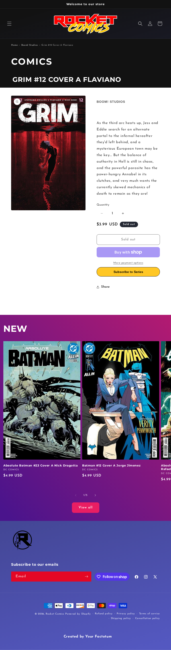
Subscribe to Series (128, 272)
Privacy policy (126, 614)
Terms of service (149, 614)
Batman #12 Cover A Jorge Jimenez (111, 465)
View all (86, 507)
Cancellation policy (147, 618)
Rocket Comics (55, 614)
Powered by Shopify (78, 614)
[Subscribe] (86, 577)
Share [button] (105, 287)
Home (14, 45)
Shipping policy (121, 618)
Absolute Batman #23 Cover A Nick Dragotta (40, 465)
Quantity (103, 204)
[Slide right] (95, 495)
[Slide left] (76, 495)
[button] (9, 24)
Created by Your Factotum (88, 636)
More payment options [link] (128, 263)
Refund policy (103, 614)
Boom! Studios (29, 45)
